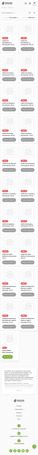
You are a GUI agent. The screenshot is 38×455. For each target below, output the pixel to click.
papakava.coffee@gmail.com (19, 436)
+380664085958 (19, 443)
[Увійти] (30, 3)
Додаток (19, 412)
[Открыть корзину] (25, 3)
